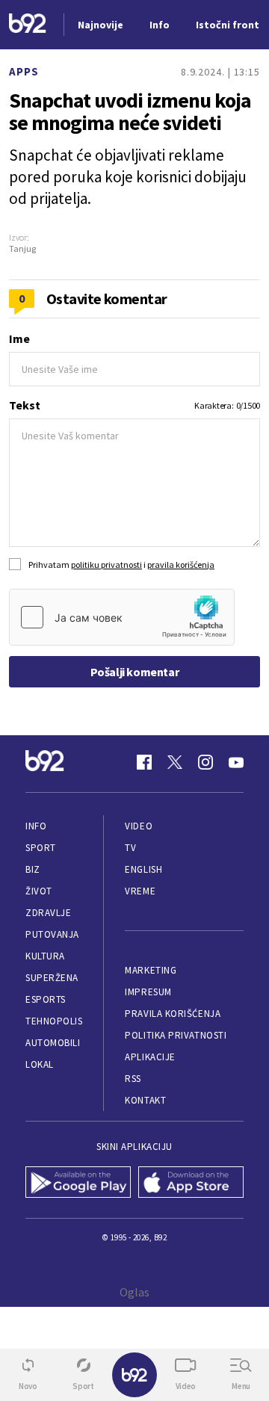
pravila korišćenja (180, 564)
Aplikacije (150, 1057)
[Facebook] (144, 762)
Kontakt (145, 1100)
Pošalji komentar (134, 671)
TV (130, 847)
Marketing (150, 970)
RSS (133, 1078)
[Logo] (27, 25)
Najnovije (100, 24)
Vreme (140, 891)
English (143, 869)
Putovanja (52, 934)
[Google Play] (78, 1183)
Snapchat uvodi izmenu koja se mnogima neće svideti (130, 111)
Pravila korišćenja (172, 1013)
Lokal (39, 1064)
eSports (45, 999)
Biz (32, 869)
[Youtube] (236, 762)
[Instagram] (205, 762)
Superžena (51, 977)
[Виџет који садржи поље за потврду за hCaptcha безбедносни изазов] (122, 617)
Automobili (52, 1042)
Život (38, 891)
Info (35, 826)
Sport (40, 847)
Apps (24, 71)
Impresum (148, 992)
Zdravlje (48, 912)
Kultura (45, 956)
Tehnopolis (53, 1021)
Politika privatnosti (175, 1035)
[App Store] (191, 1183)
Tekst (24, 405)
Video (138, 826)
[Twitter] (174, 762)
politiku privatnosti (106, 564)
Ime (19, 338)
